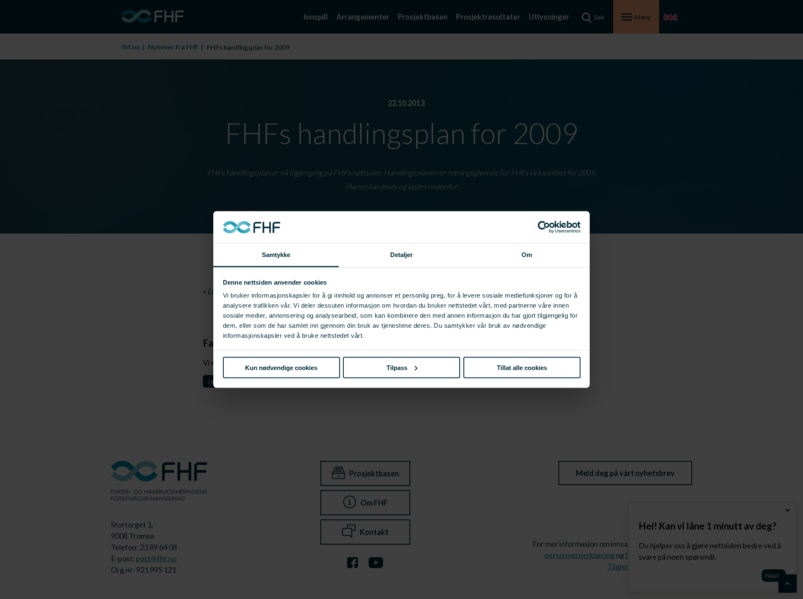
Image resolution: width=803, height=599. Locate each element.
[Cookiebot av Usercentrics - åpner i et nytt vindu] (544, 227)
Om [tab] (527, 254)
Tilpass (396, 367)
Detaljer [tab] (401, 254)
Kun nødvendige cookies (281, 367)
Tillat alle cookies (522, 367)
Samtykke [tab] (276, 254)
